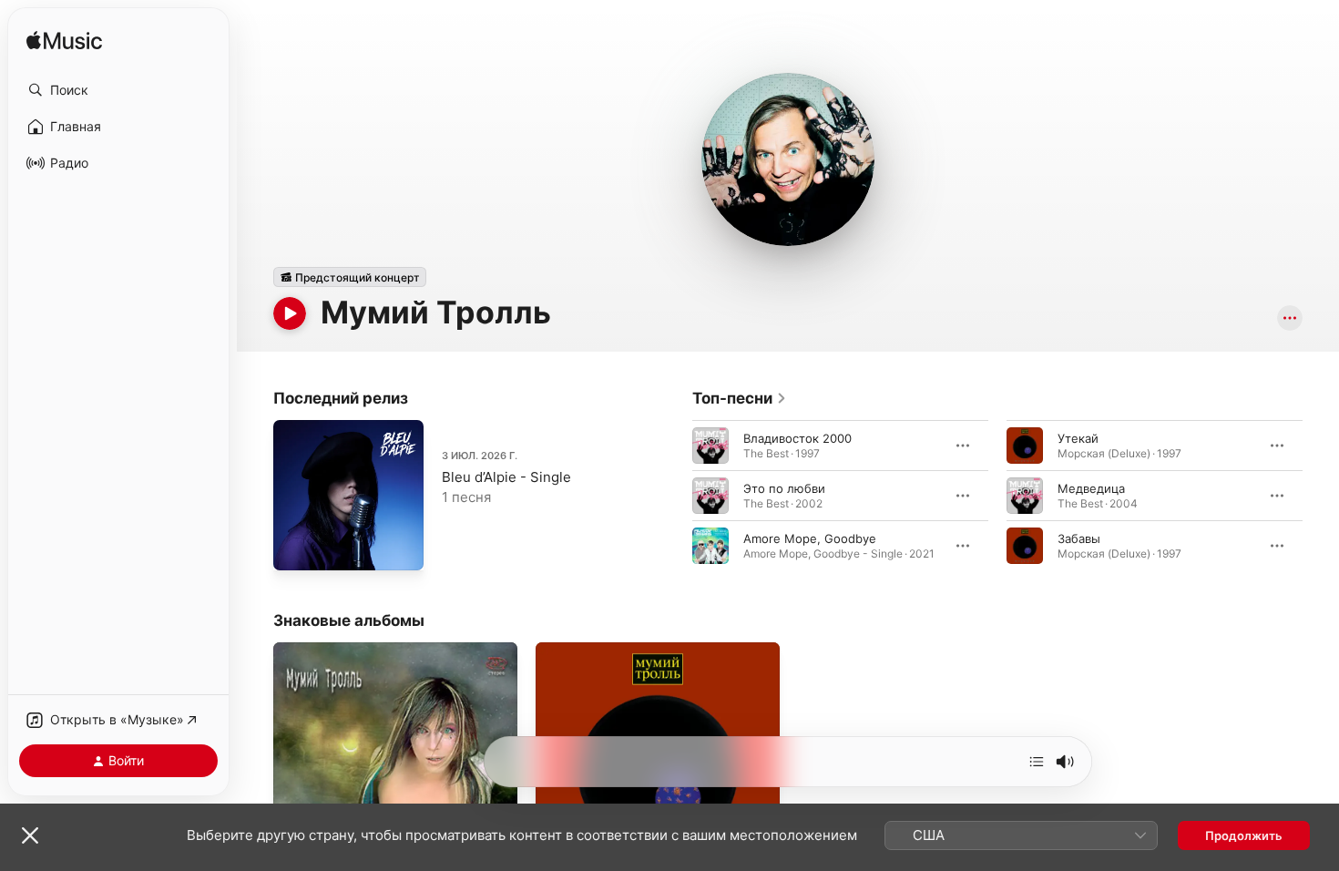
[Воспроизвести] (289, 313)
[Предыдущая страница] (674, 495)
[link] (739, 398)
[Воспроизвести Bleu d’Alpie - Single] (296, 547)
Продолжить (1244, 835)
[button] (118, 90)
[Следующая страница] (1321, 495)
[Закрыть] (30, 835)
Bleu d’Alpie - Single (506, 477)
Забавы (1079, 538)
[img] (64, 41)
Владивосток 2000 (797, 438)
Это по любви (784, 488)
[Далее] (1037, 761)
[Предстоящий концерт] (349, 277)
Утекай (1078, 438)
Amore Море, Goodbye (809, 538)
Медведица (1091, 488)
